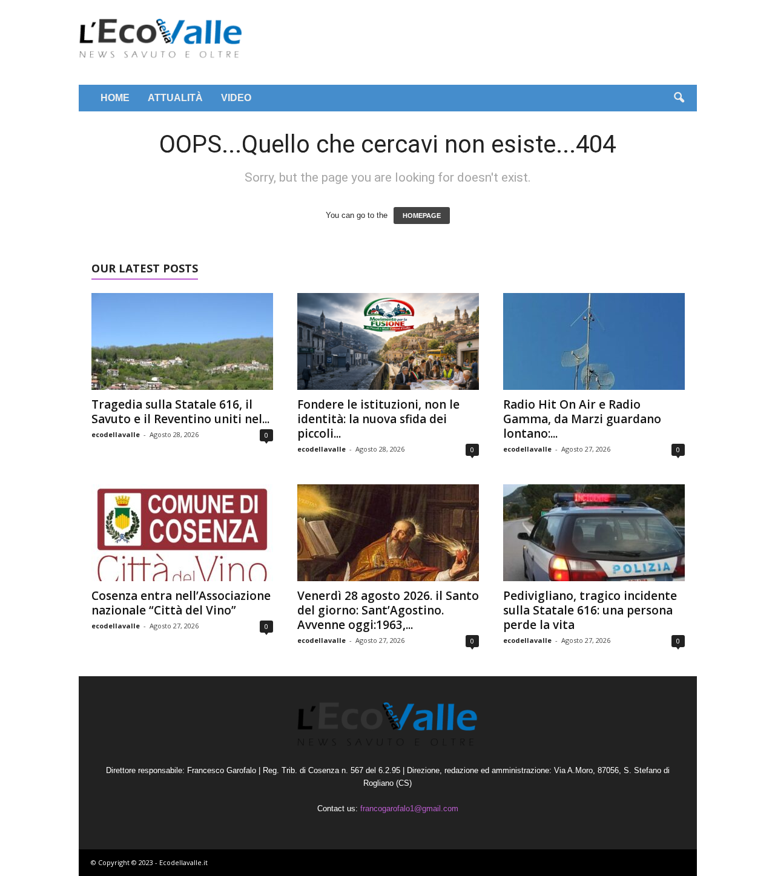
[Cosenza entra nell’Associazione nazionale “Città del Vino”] (182, 532)
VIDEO (236, 98)
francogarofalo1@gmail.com (409, 808)
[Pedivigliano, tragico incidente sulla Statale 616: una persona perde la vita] (594, 532)
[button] (678, 98)
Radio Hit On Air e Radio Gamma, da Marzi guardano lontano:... (582, 419)
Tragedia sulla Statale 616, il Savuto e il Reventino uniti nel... (180, 412)
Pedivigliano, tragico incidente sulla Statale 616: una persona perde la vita (590, 610)
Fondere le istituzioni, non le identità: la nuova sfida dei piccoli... (378, 419)
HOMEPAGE (422, 215)
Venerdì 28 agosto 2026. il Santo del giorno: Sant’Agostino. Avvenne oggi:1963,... (388, 610)
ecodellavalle (115, 434)
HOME (115, 98)
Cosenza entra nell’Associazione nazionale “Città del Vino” (181, 603)
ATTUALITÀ (175, 98)
